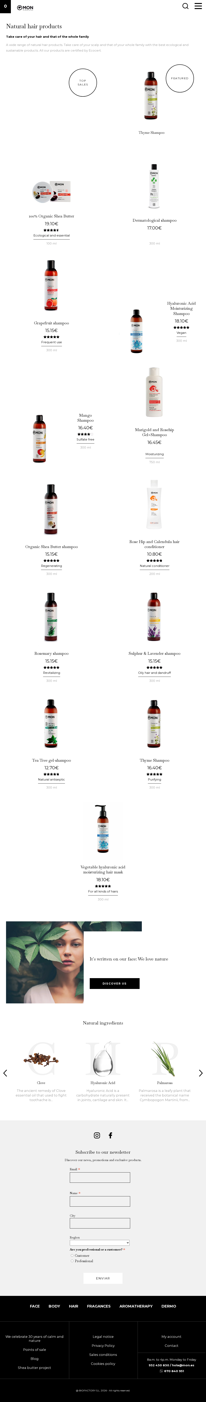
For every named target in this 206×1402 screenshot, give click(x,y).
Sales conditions (103, 1355)
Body (54, 1306)
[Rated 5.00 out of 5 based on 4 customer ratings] (154, 774)
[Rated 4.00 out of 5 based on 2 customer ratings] (85, 434)
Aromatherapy (136, 1306)
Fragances (99, 1306)
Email (75, 1169)
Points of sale (34, 1350)
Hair (73, 1306)
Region (75, 1237)
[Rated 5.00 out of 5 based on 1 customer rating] (154, 667)
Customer (82, 1256)
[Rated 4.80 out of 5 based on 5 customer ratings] (154, 560)
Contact (171, 1346)
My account (171, 1337)
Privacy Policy (103, 1346)
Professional (84, 1261)
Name (75, 1193)
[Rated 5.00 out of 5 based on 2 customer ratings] (51, 336)
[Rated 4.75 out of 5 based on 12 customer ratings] (51, 774)
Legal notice (103, 1337)
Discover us (115, 983)
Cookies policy (103, 1364)
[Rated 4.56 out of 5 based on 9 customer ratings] (51, 229)
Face (35, 1306)
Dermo (169, 1306)
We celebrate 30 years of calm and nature (34, 1339)
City (72, 1215)
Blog (35, 1359)
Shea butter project (34, 1368)
